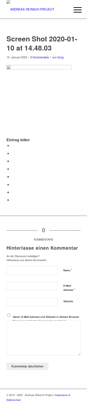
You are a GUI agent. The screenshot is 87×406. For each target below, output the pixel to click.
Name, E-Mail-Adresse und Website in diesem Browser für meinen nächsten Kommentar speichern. (46, 318)
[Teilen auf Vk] (13, 184)
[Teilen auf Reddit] (13, 192)
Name (67, 270)
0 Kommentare (39, 57)
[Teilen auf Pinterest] (13, 160)
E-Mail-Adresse (69, 288)
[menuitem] (74, 9)
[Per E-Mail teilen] (13, 199)
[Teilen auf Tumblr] (13, 176)
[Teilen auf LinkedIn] (13, 168)
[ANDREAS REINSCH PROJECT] (36, 9)
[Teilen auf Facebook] (13, 145)
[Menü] (74, 9)
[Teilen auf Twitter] (13, 153)
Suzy (61, 57)
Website (68, 301)
